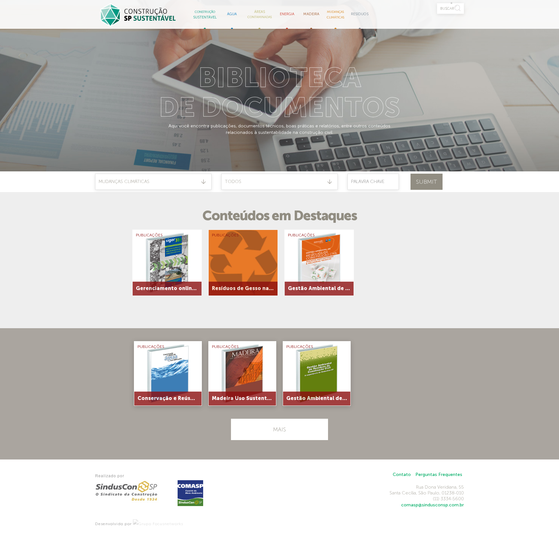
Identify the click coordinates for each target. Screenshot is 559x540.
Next (442, 259)
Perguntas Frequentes (438, 474)
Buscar (447, 8)
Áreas (259, 14)
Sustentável (205, 14)
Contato (402, 474)
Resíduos (359, 14)
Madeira (311, 14)
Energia (287, 14)
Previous (116, 259)
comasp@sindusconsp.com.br (432, 505)
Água (232, 14)
